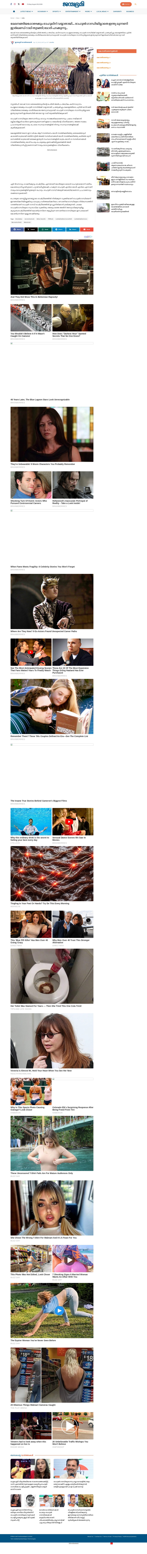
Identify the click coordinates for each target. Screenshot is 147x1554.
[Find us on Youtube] (23, 4)
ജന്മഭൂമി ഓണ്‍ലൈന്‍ (23, 42)
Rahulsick (27, 222)
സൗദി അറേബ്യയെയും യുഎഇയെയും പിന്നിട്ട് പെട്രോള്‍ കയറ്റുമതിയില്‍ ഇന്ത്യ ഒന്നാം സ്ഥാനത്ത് (123, 124)
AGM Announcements (129, 1536)
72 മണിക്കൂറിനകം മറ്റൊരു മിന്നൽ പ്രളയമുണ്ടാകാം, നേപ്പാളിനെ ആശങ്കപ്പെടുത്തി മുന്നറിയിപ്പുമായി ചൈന (123, 152)
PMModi (50, 219)
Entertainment (72, 11)
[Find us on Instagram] (15, 4)
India (23, 18)
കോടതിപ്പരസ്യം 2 (103, 62)
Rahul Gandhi (41, 219)
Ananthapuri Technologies (28, 1539)
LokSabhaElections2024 (64, 219)
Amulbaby (18, 219)
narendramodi (29, 219)
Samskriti (117, 11)
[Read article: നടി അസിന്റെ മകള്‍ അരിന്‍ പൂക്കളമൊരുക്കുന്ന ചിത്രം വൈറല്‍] (103, 110)
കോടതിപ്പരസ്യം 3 (103, 68)
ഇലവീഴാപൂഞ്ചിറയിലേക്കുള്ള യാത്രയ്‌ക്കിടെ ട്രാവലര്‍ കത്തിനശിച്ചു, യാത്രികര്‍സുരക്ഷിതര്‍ (123, 208)
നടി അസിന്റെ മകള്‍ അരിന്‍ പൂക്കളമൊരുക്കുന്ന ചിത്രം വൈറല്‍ (122, 109)
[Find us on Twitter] (19, 4)
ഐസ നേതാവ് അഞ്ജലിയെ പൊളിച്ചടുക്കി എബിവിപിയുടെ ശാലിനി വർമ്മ (123, 82)
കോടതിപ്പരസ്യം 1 (103, 57)
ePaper (127, 4)
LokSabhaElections (80, 219)
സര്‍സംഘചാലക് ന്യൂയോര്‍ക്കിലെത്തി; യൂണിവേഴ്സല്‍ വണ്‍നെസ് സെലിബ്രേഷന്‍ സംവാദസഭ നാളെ (122, 98)
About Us (90, 1536)
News (17, 18)
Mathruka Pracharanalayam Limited (22, 1536)
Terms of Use (107, 1536)
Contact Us (98, 1536)
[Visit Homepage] (73, 4)
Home (12, 18)
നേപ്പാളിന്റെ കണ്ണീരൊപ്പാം (121, 191)
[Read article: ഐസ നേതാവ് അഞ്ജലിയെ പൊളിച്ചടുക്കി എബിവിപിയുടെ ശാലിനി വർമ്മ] (103, 83)
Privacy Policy (117, 1536)
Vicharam (42, 11)
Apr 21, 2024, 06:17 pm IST (41, 42)
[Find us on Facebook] (11, 4)
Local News (102, 11)
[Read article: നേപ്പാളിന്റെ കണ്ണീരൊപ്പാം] (103, 195)
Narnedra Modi (17, 222)
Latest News (25, 11)
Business (130, 11)
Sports (56, 11)
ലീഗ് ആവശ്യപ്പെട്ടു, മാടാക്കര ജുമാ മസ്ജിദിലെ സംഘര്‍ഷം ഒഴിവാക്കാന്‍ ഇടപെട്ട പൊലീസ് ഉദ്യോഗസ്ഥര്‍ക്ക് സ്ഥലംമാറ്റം (123, 181)
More (87, 11)
